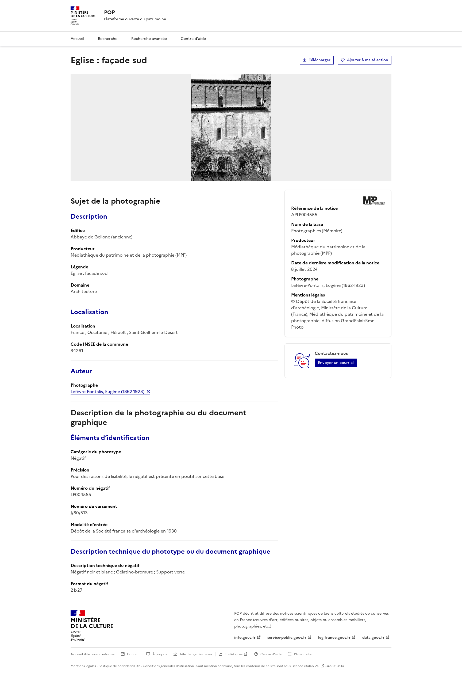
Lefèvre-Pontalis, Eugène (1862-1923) (107, 391)
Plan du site (302, 654)
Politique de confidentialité (119, 666)
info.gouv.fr (245, 637)
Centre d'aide (193, 38)
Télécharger (319, 60)
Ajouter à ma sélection (367, 60)
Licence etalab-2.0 (305, 666)
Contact (133, 654)
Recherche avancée (149, 38)
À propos (159, 654)
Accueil (77, 38)
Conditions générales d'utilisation (168, 666)
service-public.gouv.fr (286, 637)
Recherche (107, 38)
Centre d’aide (271, 654)
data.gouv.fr (373, 637)
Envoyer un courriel (336, 363)
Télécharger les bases (195, 654)
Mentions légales (83, 666)
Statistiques (233, 654)
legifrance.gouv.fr (334, 637)
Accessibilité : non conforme (92, 654)
